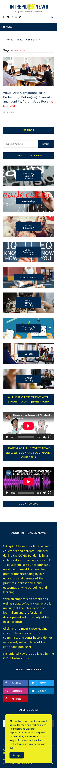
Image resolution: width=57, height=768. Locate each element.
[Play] (7, 437)
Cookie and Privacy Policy (17, 763)
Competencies (28, 277)
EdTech (28, 353)
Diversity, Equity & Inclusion (28, 176)
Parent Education (28, 226)
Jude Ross (11, 112)
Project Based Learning (29, 303)
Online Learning (29, 379)
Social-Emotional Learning (28, 252)
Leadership (28, 201)
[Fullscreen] (49, 437)
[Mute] (44, 437)
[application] (28, 426)
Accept (17, 755)
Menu (9, 26)
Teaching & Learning (28, 328)
